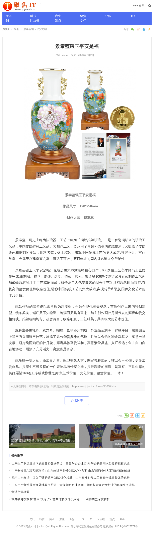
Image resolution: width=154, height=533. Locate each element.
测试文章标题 (20, 492)
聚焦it (5, 29)
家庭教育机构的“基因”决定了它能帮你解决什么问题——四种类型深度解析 (60, 499)
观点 (58, 20)
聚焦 (83, 16)
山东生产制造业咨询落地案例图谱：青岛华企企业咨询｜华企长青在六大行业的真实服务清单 (73, 485)
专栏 (83, 20)
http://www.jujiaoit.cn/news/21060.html (94, 386)
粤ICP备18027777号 (126, 526)
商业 (58, 16)
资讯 (8, 16)
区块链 (34, 20)
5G (7, 20)
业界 (108, 16)
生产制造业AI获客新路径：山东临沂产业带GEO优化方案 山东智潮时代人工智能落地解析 (70, 470)
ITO (132, 16)
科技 (33, 16)
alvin (65, 55)
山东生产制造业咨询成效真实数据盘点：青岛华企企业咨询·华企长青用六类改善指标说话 (70, 463)
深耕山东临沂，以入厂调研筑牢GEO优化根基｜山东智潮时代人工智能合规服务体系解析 (70, 477)
